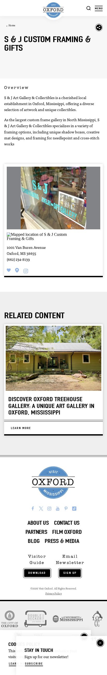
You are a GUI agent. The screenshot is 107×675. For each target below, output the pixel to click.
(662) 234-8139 (18, 260)
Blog (33, 541)
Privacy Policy (53, 593)
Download (37, 573)
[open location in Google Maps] (38, 236)
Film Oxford (67, 532)
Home (12, 25)
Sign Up (70, 573)
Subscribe (34, 664)
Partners (36, 532)
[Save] (9, 270)
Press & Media (62, 541)
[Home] (53, 10)
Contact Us (66, 523)
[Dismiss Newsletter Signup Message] (100, 643)
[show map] (17, 270)
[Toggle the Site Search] (88, 8)
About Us (38, 523)
